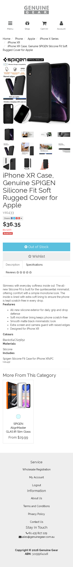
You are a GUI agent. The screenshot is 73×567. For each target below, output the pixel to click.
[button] (36, 256)
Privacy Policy (36, 514)
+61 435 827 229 (37, 533)
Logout (36, 485)
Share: (7, 218)
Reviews (11, 272)
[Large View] (9, 134)
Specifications (34, 264)
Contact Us (36, 521)
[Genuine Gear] (36, 9)
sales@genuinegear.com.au (37, 536)
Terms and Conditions (36, 506)
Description (13, 264)
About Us (36, 498)
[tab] (13, 265)
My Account (36, 477)
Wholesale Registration (36, 469)
